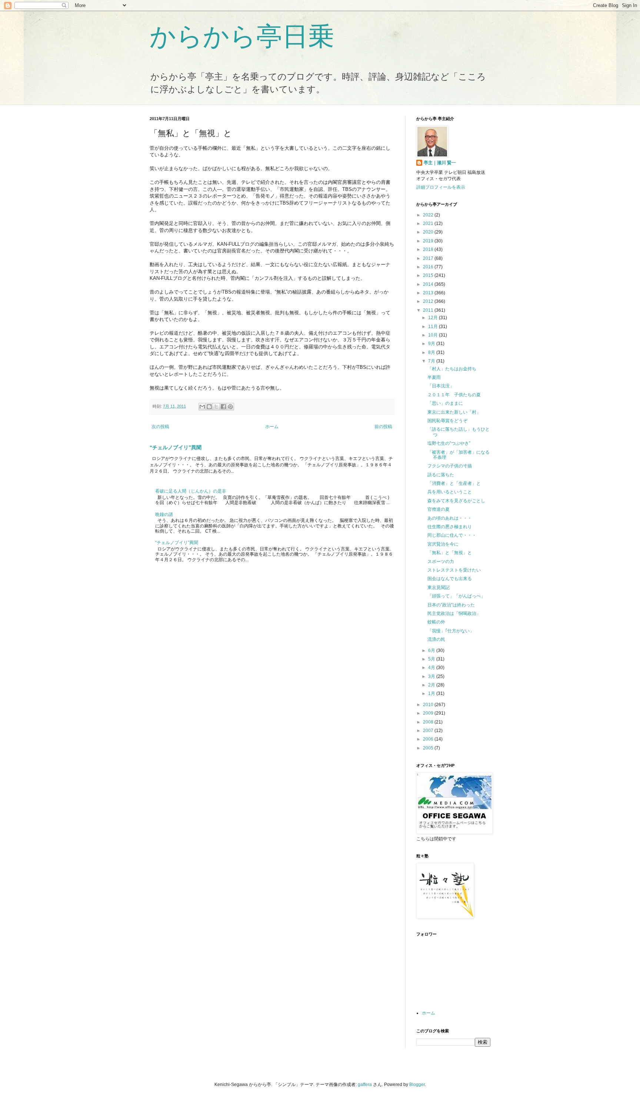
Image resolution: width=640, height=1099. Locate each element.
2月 (432, 685)
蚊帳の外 (436, 622)
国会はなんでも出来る (449, 578)
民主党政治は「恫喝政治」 (454, 613)
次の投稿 (160, 426)
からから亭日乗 (242, 36)
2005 (428, 748)
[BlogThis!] (209, 406)
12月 (433, 317)
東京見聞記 (438, 587)
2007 (428, 730)
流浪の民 (436, 639)
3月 (432, 676)
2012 (428, 301)
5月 (432, 659)
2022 (428, 215)
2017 (428, 258)
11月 (433, 326)
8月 (432, 352)
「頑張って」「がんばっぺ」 (456, 596)
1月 (432, 693)
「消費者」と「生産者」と (454, 483)
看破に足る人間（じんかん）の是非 (190, 491)
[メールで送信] (202, 406)
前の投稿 (383, 426)
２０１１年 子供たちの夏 (454, 394)
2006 (428, 739)
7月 (432, 361)
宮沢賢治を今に (443, 544)
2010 (428, 704)
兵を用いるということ (449, 491)
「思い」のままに (445, 403)
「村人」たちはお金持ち (451, 368)
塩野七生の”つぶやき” (448, 443)
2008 (428, 722)
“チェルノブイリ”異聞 (175, 447)
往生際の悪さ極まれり (449, 526)
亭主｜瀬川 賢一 (440, 162)
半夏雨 (434, 377)
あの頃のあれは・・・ (449, 518)
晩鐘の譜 (164, 514)
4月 (432, 667)
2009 (428, 713)
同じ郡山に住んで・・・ (451, 535)
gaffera (365, 1084)
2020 (428, 232)
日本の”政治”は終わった (451, 605)
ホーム (272, 426)
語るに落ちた (440, 474)
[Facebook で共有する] (223, 406)
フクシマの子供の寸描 (449, 466)
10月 (433, 335)
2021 (428, 223)
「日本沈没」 (440, 385)
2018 (428, 249)
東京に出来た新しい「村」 (454, 412)
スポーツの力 (440, 561)
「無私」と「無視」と (449, 552)
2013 (428, 292)
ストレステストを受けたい (454, 570)
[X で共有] (216, 406)
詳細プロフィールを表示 (440, 187)
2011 (428, 310)
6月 (432, 650)
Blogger (417, 1084)
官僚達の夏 (438, 509)
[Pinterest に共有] (230, 406)
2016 (428, 266)
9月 (432, 343)
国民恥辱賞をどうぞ (447, 420)
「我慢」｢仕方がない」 (450, 630)
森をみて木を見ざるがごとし (456, 500)
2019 (428, 241)
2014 (428, 284)
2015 (428, 275)
